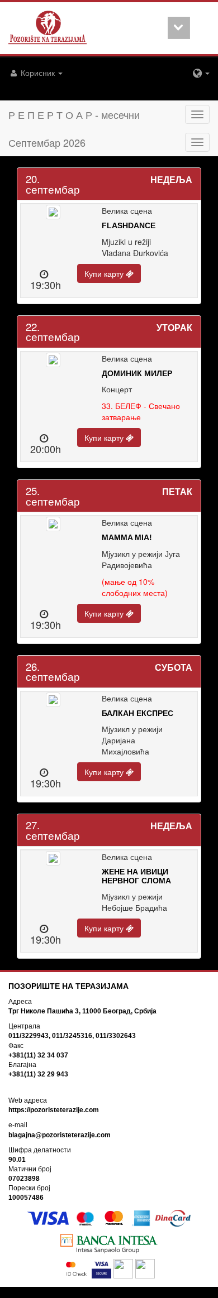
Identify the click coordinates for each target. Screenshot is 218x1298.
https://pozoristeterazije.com (53, 1110)
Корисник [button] (37, 72)
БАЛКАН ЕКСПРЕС (137, 713)
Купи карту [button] (105, 273)
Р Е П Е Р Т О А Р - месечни (74, 114)
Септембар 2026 (47, 142)
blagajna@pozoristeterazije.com (59, 1135)
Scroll (179, 28)
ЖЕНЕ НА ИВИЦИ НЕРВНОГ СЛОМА (136, 875)
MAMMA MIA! (127, 537)
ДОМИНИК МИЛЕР (137, 373)
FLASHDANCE (128, 225)
